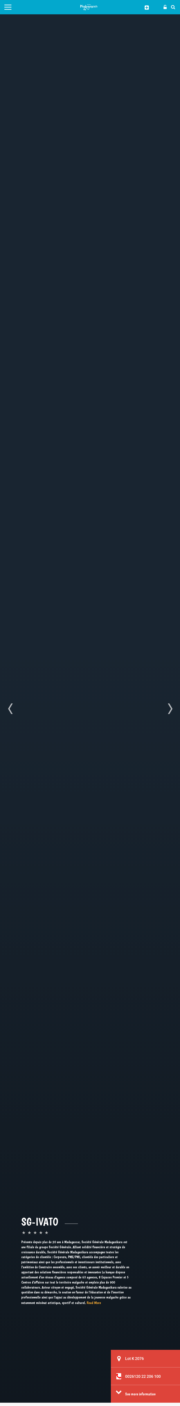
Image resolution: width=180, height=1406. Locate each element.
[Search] (172, 7)
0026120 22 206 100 (143, 1376)
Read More (94, 1302)
